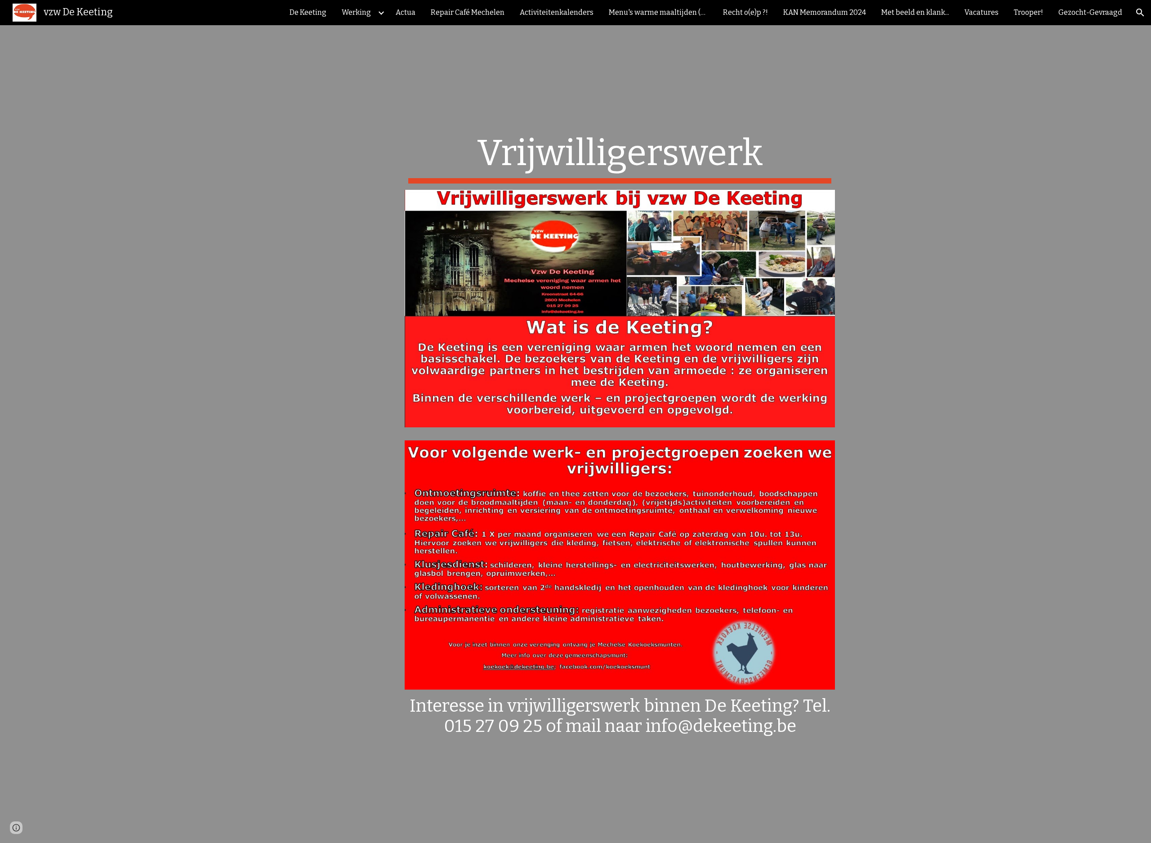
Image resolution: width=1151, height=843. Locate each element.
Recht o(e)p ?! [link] (745, 12)
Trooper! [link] (1028, 12)
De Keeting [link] (308, 12)
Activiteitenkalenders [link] (556, 12)
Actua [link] (405, 12)
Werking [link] (356, 12)
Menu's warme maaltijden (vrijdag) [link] (660, 12)
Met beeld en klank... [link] (915, 12)
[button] (1140, 12)
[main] (620, 157)
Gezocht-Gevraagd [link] (1090, 12)
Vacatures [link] (981, 12)
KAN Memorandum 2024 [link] (824, 12)
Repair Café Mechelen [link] (467, 12)
